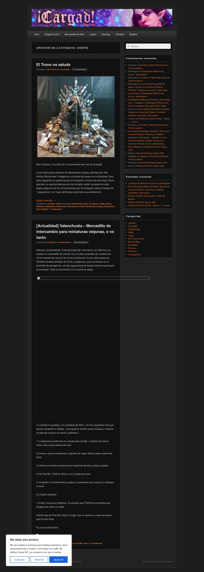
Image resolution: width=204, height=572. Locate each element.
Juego (130, 235)
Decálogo (106, 34)
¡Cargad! (51, 203)
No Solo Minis (134, 241)
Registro (133, 34)
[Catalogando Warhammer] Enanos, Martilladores (149, 183)
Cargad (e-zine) (52, 34)
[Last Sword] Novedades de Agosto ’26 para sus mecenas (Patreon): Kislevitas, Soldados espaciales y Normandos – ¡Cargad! (149, 134)
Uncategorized (134, 254)
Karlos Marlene (134, 146)
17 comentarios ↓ (79, 69)
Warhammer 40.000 (76, 206)
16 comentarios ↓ (81, 242)
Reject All (39, 559)
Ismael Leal (133, 93)
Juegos (92, 34)
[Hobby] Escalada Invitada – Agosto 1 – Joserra (149, 205)
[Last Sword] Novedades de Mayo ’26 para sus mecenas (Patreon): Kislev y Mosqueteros (147, 140)
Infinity (109, 203)
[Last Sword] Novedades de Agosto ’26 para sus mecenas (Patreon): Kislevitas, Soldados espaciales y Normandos (148, 87)
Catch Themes (166, 561)
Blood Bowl (77, 203)
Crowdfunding (134, 229)
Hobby (58, 203)
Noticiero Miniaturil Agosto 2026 (150, 153)
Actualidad (132, 226)
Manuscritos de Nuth (74, 34)
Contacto (120, 34)
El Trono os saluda (53, 64)
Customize (19, 559)
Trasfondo (132, 251)
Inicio (36, 34)
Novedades (133, 244)
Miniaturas (40, 206)
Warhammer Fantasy (94, 206)
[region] (39, 550)
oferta (86, 543)
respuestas (56, 209)
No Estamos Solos (136, 238)
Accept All (58, 559)
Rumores (132, 248)
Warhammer (61, 206)
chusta (85, 203)
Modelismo (50, 206)
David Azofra (65, 242)
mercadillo (78, 543)
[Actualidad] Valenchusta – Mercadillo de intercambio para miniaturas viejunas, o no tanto (75, 231)
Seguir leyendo (45, 200)
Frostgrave (94, 203)
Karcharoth (64, 69)
